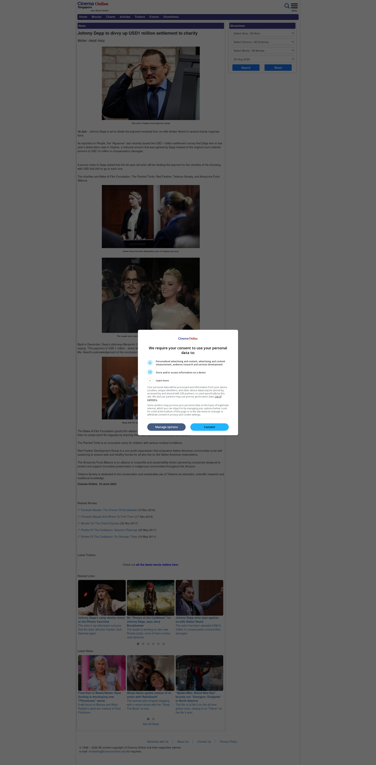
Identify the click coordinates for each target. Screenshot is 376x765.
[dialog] (188, 382)
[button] (188, 380)
